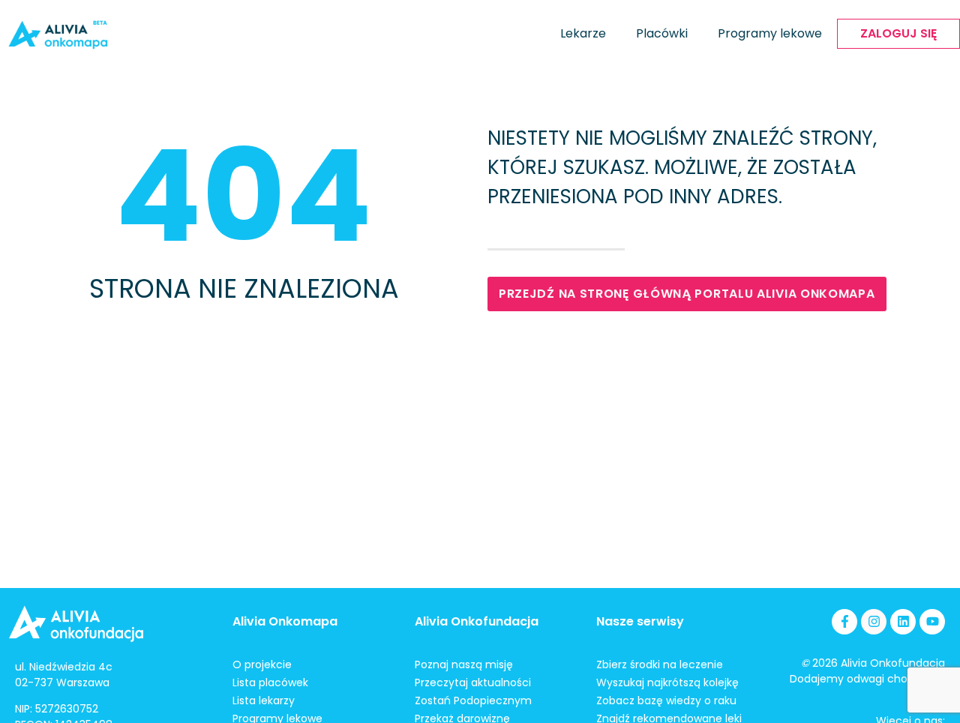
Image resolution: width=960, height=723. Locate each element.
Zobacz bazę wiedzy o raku (666, 700)
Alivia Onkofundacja (476, 621)
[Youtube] (932, 621)
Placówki (662, 33)
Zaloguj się (898, 33)
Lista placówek (270, 682)
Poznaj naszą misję (464, 664)
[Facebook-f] (844, 621)
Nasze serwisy (640, 621)
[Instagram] (873, 621)
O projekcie (262, 664)
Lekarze (583, 33)
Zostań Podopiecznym (473, 700)
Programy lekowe (770, 33)
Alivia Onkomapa (285, 621)
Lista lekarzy (263, 700)
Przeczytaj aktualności (473, 682)
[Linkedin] (903, 621)
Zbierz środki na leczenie (659, 664)
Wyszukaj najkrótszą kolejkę (667, 682)
